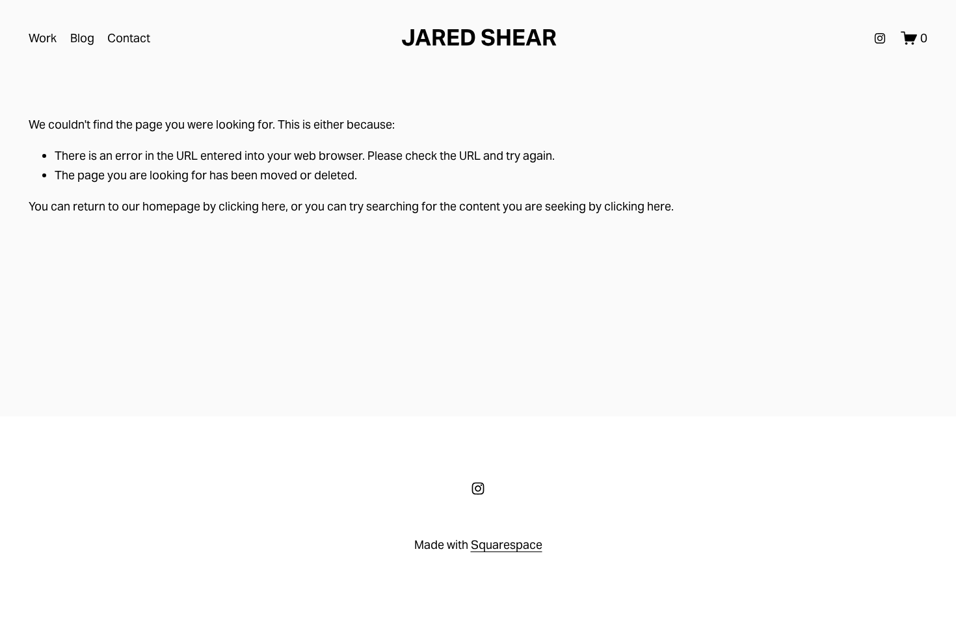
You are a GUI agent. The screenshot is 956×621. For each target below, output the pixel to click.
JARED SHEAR (479, 37)
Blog (82, 38)
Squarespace (506, 544)
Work (43, 38)
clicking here (252, 206)
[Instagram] (879, 38)
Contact (128, 38)
